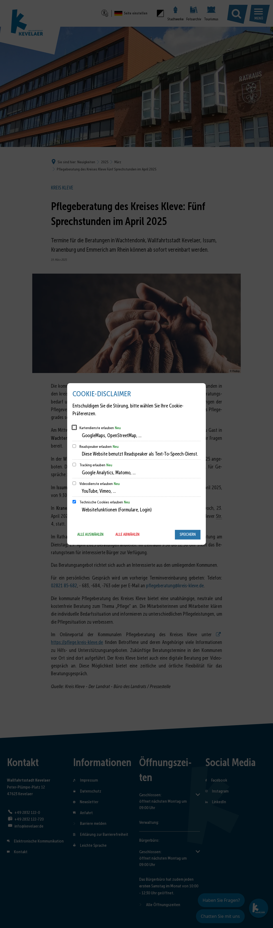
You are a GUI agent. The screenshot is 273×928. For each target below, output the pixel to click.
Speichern (188, 534)
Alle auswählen (90, 534)
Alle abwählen (127, 534)
